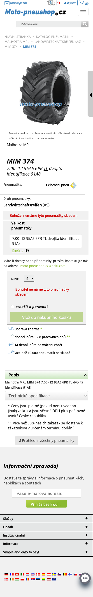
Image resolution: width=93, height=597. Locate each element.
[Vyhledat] (84, 24)
